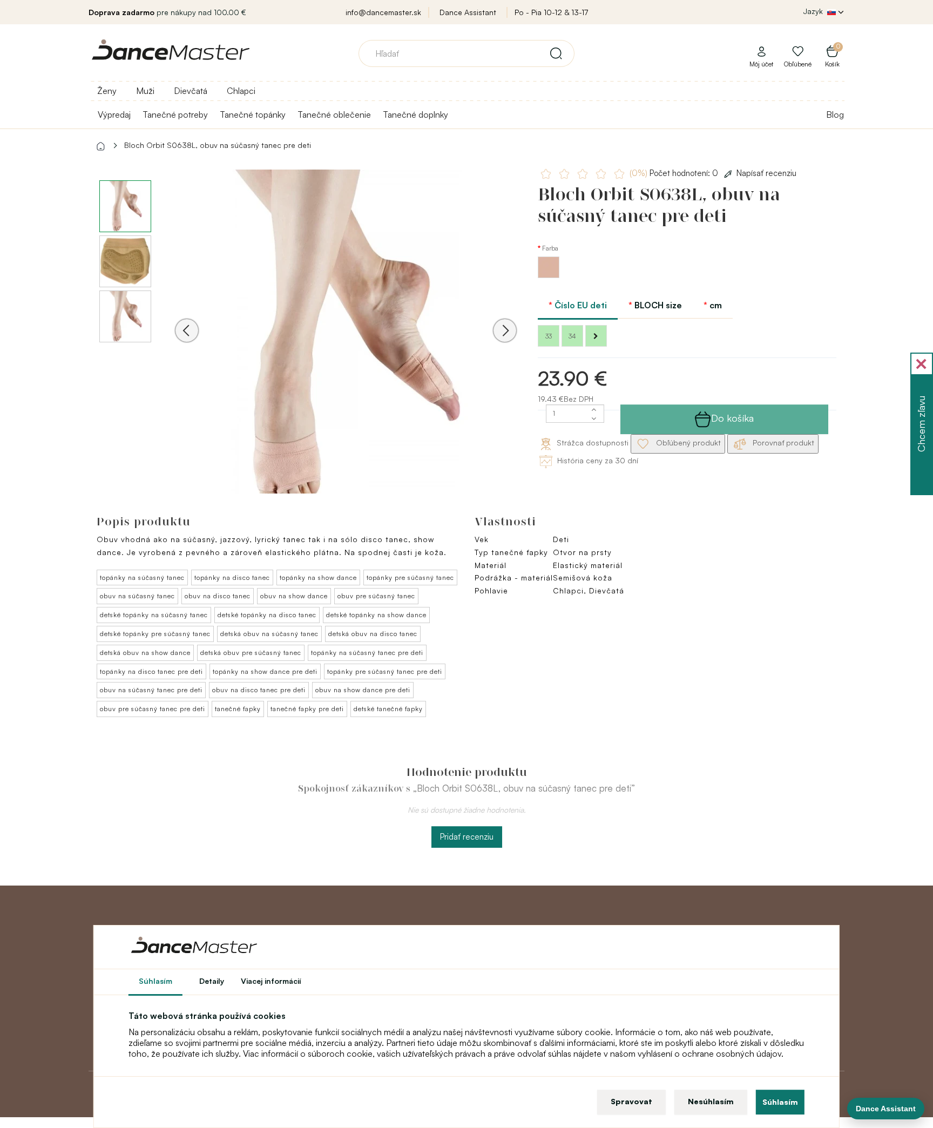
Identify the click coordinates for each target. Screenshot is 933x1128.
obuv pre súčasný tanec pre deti (152, 709)
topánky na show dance (318, 577)
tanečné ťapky (238, 709)
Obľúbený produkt (687, 442)
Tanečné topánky (253, 114)
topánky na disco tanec (232, 577)
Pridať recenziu (466, 837)
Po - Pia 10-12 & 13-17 (551, 12)
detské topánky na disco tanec (267, 615)
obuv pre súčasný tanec (376, 596)
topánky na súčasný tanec (142, 577)
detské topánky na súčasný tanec (154, 615)
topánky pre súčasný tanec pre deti (384, 671)
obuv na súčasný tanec (137, 596)
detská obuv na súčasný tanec (269, 634)
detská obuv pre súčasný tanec (250, 653)
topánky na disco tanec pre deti (151, 671)
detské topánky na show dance (376, 615)
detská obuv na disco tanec (372, 634)
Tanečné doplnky (415, 114)
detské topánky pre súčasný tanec (155, 634)
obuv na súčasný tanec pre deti (151, 690)
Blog (835, 114)
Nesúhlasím (711, 1101)
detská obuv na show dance (145, 653)
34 (572, 336)
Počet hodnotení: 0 (675, 173)
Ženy (107, 90)
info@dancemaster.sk (383, 12)
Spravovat (631, 1101)
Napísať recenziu (766, 173)
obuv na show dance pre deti (362, 690)
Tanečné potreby (175, 114)
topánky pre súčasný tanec (410, 577)
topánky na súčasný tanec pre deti (367, 653)
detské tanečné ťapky (388, 709)
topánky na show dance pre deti (265, 671)
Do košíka (732, 418)
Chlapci (241, 90)
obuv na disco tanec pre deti (259, 690)
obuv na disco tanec (218, 596)
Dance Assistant (468, 12)
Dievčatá (190, 90)
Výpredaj (114, 114)
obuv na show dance (294, 596)
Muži (145, 90)
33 (548, 336)
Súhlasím (780, 1101)
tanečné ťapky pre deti (307, 709)
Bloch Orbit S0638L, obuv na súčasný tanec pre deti (217, 145)
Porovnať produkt (782, 442)
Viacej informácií (271, 980)
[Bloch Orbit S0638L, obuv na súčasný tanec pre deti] (346, 345)
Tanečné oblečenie (334, 114)
